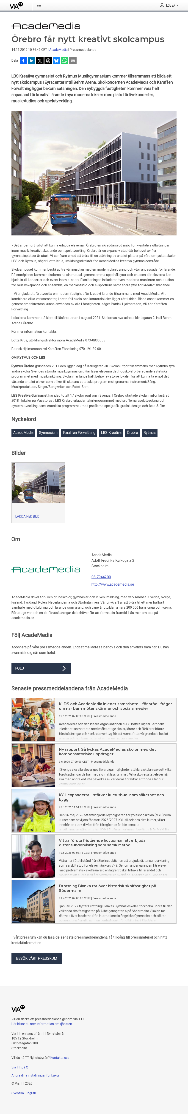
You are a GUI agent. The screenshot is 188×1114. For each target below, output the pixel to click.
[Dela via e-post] (73, 61)
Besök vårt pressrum (36, 958)
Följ (19, 668)
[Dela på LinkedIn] (31, 61)
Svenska (17, 1093)
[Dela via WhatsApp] (64, 61)
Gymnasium (48, 432)
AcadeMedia (58, 50)
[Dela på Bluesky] (56, 61)
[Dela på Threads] (48, 61)
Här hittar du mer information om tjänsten (41, 1024)
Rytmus (150, 432)
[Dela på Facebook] (23, 61)
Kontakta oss (59, 1058)
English (31, 1093)
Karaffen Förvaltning (79, 432)
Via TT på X (19, 1067)
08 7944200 (101, 577)
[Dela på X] (40, 61)
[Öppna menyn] (40, 5)
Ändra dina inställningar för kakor (35, 1075)
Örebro (132, 432)
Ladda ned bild (27, 516)
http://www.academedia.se (112, 584)
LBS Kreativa (111, 432)
